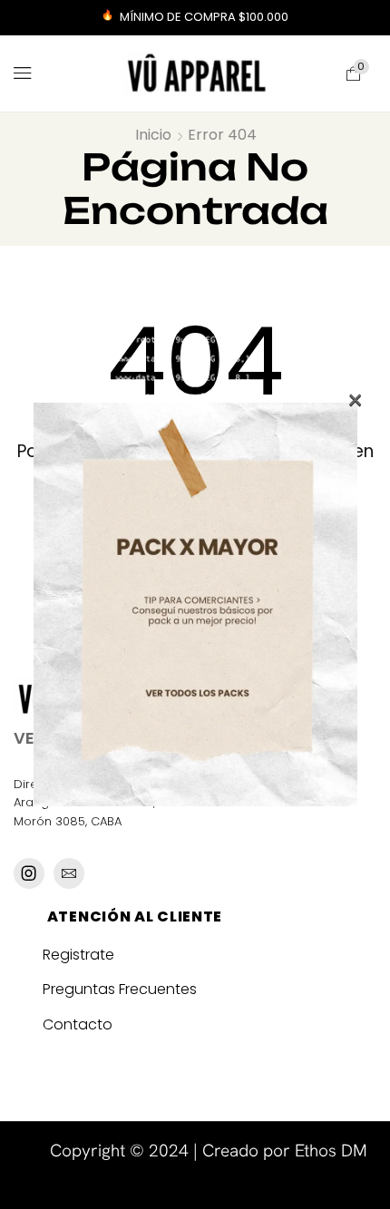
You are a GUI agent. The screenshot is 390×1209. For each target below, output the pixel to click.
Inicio (153, 135)
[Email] (69, 873)
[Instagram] (29, 873)
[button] (23, 73)
